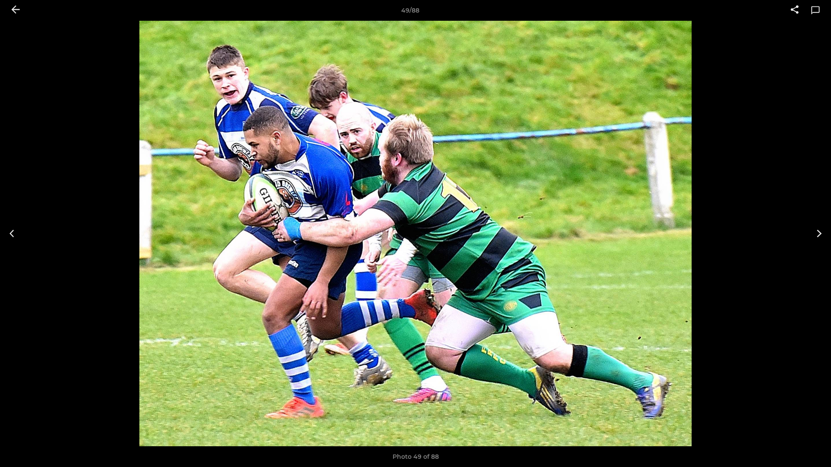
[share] (794, 10)
